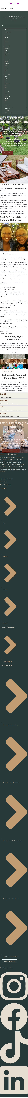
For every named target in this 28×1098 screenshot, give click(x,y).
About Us (7, 108)
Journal (7, 110)
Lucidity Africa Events (6, 8)
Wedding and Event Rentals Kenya (7, 97)
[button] (14, 25)
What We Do (8, 32)
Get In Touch (8, 112)
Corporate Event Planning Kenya (7, 52)
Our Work (7, 106)
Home (6, 29)
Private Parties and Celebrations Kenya (7, 82)
